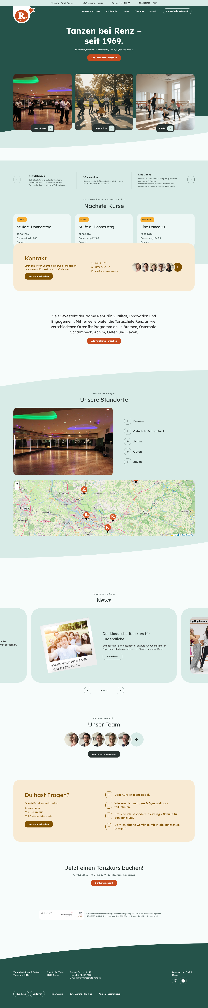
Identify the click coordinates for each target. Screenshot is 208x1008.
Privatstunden (37, 175)
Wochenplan (112, 11)
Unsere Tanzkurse (91, 11)
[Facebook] (183, 981)
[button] (17, 179)
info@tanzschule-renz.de (40, 816)
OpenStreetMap (188, 535)
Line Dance (144, 174)
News (126, 11)
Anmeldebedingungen (110, 994)
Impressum (57, 994)
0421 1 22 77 (34, 808)
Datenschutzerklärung (81, 994)
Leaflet (176, 535)
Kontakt (153, 11)
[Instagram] (175, 981)
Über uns (139, 11)
